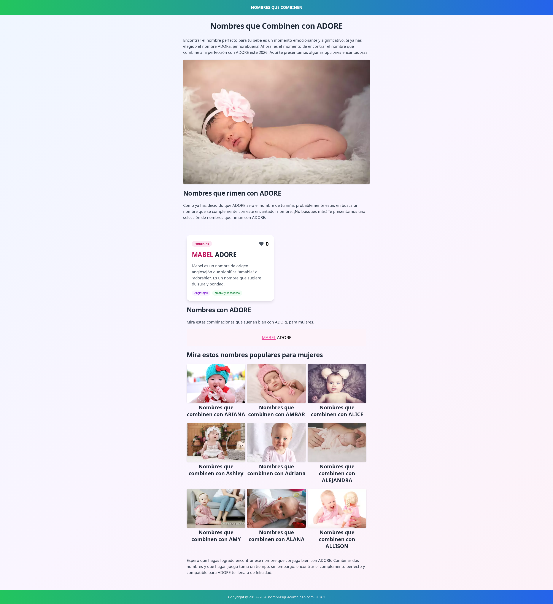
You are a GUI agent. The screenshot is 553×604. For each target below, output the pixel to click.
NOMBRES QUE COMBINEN (276, 7)
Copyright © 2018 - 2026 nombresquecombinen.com (271, 597)
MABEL (202, 254)
